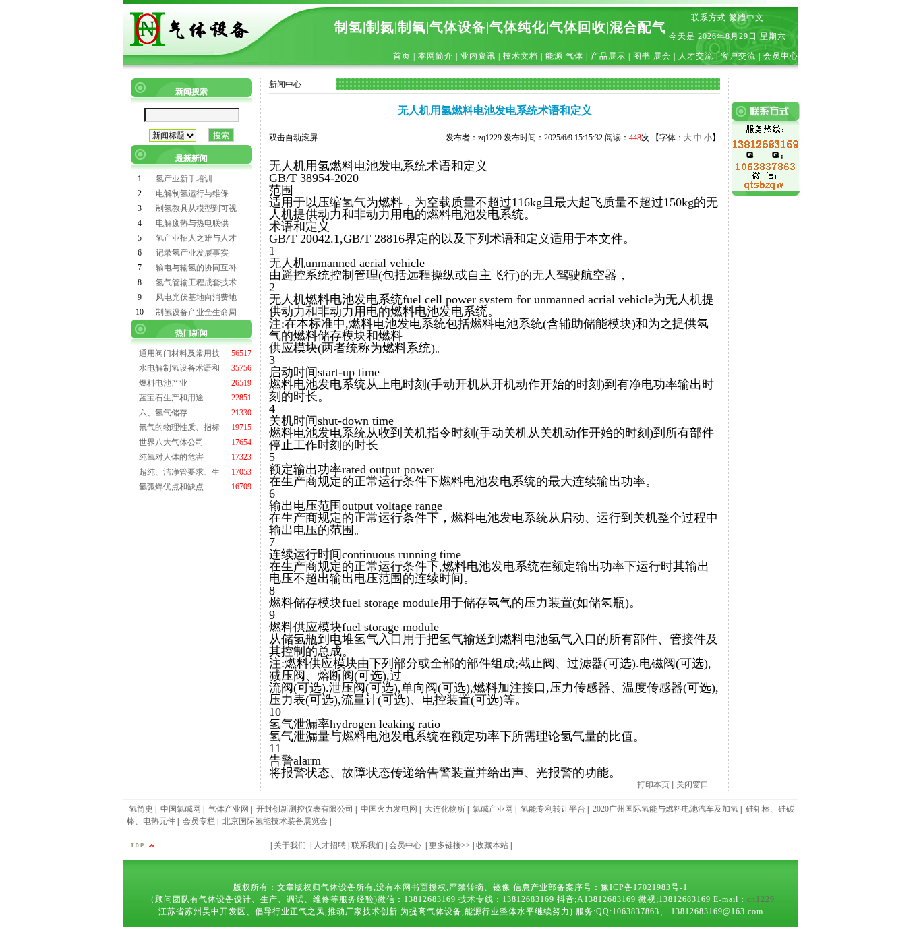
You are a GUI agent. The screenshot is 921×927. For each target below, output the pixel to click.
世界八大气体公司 (171, 442)
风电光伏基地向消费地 (196, 297)
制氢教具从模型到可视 (196, 208)
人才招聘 (330, 845)
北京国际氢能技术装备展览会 (275, 821)
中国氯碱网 (180, 809)
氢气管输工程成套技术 (196, 282)
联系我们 (367, 845)
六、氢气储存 (163, 412)
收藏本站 (492, 845)
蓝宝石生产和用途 (171, 397)
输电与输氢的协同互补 (196, 267)
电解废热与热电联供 (192, 223)
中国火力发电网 (389, 809)
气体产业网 (228, 809)
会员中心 (405, 845)
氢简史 (141, 809)
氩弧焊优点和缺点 (171, 486)
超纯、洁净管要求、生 (179, 472)
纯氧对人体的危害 (171, 457)
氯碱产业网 (493, 809)
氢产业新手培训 (184, 178)
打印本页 (653, 784)
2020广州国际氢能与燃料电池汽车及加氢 (665, 809)
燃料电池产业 (163, 383)
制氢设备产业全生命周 (196, 312)
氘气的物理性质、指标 (179, 427)
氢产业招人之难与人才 (196, 238)
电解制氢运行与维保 (192, 193)
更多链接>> (450, 845)
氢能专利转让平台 (553, 809)
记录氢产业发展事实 (192, 253)
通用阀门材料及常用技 (179, 353)
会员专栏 (199, 821)
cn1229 (761, 899)
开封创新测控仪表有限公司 (304, 809)
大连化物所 (445, 809)
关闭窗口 (692, 784)
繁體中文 (746, 17)
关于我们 (290, 845)
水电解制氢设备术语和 (179, 368)
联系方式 (708, 17)
